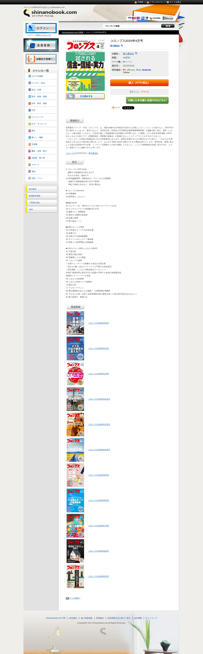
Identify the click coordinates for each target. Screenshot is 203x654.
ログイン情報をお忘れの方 (39, 35)
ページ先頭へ (74, 598)
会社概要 (138, 618)
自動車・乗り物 (38, 158)
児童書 (34, 144)
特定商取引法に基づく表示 (119, 618)
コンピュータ (37, 117)
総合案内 (32, 189)
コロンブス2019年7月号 (98, 526)
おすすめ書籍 (37, 76)
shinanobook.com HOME (72, 32)
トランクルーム (156, 2)
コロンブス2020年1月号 (98, 374)
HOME (140, 2)
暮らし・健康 (37, 137)
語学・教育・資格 (39, 103)
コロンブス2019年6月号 (98, 551)
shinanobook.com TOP (56, 618)
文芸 (33, 110)
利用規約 (100, 618)
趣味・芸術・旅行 (39, 151)
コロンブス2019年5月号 (98, 576)
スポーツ (35, 165)
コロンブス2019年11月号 (99, 424)
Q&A (31, 209)
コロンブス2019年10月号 (99, 450)
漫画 (33, 171)
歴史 (33, 131)
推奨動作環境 (34, 196)
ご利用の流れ (34, 203)
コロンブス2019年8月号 (98, 500)
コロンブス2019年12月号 (99, 399)
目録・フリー (37, 178)
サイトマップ (151, 618)
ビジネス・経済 (38, 83)
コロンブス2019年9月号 (98, 475)
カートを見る (175, 2)
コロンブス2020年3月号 (98, 323)
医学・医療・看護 (39, 96)
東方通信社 (115, 46)
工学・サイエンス (39, 124)
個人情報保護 (86, 618)
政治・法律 (36, 90)
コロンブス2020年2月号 (98, 348)
